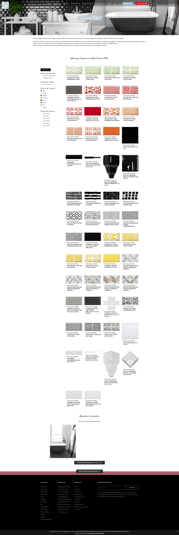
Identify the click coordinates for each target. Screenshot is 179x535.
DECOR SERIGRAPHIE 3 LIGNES (93, 204)
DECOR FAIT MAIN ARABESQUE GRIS (129, 309)
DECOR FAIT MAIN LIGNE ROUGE (110, 98)
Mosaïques (43, 499)
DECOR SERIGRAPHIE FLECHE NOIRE (111, 204)
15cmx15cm (46, 116)
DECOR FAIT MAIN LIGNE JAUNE (129, 245)
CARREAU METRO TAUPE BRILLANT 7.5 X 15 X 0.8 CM (74, 99)
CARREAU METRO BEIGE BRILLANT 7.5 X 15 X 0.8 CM (93, 404)
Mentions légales (79, 504)
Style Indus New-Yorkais (64, 504)
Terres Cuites (44, 489)
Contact (109, 3)
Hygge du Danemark (63, 502)
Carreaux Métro (44, 507)
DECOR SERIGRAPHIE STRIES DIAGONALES (74, 245)
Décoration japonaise (63, 491)
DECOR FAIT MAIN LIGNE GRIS (73, 335)
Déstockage (141, 3)
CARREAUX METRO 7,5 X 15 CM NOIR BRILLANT (92, 246)
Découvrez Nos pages (89, 462)
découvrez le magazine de (89, 471)
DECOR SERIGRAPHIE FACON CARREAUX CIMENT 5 (130, 267)
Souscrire (132, 487)
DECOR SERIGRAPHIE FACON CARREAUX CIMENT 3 (93, 288)
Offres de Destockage (46, 519)
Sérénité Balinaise (62, 496)
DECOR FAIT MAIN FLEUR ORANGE (92, 139)
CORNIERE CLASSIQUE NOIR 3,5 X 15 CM (74, 164)
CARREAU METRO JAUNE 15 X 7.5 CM (110, 266)
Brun (44, 102)
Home (76, 486)
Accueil (49, 3)
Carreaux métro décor (49, 75)
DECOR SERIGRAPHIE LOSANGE (74, 223)
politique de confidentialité (96, 533)
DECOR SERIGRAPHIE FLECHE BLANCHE (93, 223)
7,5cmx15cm (46, 113)
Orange (45, 97)
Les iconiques (44, 509)
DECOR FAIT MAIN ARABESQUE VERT (73, 78)
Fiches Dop (78, 509)
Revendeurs (78, 499)
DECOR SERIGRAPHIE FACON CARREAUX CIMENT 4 (74, 288)
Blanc (44, 107)
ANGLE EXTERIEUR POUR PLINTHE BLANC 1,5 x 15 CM (92, 358)
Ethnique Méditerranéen (64, 499)
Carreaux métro (47, 78)
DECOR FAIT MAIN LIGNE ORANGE (129, 119)
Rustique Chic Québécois (64, 507)
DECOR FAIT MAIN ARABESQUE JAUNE (111, 245)
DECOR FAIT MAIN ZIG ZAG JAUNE (74, 266)
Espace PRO (128, 3)
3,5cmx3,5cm (46, 125)
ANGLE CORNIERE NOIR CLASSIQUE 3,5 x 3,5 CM (130, 176)
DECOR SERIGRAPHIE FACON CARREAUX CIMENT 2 (111, 288)
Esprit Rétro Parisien (63, 509)
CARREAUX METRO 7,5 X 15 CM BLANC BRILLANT (73, 404)
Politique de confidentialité (81, 507)
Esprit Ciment (44, 491)
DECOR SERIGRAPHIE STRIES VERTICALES (111, 223)
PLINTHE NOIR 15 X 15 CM (130, 147)
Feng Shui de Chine (63, 489)
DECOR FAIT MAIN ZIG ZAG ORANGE (74, 139)
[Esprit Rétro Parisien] (63, 441)
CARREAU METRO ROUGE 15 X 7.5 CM (92, 119)
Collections (56, 3)
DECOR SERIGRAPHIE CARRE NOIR (130, 204)
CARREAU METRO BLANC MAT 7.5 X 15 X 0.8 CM (111, 314)
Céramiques (43, 502)
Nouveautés (44, 486)
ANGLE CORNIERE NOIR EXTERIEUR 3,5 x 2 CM (112, 183)
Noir (44, 100)
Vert (44, 90)
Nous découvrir (75, 3)
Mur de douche (47, 84)
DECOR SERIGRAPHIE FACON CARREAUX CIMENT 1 (130, 288)
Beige (44, 93)
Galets (42, 496)
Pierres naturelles (45, 512)
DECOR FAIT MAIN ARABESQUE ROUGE (93, 98)
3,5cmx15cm (46, 118)
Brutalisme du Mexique (64, 486)
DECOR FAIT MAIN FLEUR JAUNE (92, 266)
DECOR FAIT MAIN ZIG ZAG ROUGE (130, 98)
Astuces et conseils (87, 3)
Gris (44, 105)
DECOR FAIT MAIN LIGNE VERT (92, 78)
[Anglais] (115, 3)
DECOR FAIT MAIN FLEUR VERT (129, 78)
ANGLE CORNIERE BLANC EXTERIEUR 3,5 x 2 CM (111, 382)
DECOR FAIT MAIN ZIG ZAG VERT (112, 78)
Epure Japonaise (62, 512)
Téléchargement (100, 3)
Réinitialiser (45, 69)
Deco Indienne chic (63, 494)
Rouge (45, 95)
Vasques (43, 514)
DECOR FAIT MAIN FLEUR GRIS (110, 335)
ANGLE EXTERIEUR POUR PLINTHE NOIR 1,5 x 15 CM (93, 165)
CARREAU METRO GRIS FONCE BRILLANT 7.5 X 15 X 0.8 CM (92, 311)
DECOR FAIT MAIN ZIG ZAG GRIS (93, 335)
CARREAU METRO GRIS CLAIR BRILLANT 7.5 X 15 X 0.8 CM (74, 310)
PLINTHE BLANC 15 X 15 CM (130, 343)
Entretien (43, 517)
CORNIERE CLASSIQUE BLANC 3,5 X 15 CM (73, 360)
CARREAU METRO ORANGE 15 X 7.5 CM (111, 139)
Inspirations (65, 3)
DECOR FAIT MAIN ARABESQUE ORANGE (112, 119)
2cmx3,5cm (46, 123)
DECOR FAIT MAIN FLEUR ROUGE (73, 119)
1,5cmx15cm (46, 120)
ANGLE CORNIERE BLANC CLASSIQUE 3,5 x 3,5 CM (129, 373)
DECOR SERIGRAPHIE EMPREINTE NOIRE (74, 204)
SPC (42, 504)
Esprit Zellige (44, 494)
